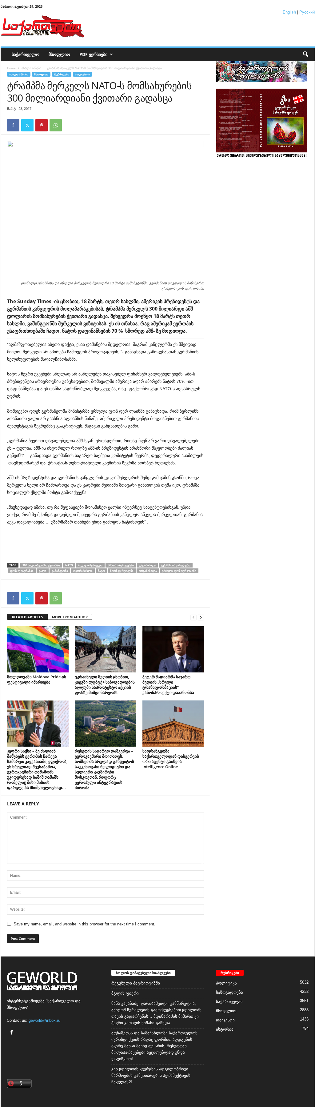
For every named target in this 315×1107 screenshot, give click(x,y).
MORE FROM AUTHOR (70, 617)
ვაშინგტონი (60, 571)
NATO (69, 565)
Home (11, 68)
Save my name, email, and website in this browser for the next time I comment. (84, 924)
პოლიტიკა (82, 74)
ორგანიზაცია (148, 571)
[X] (27, 125)
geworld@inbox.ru (44, 1020)
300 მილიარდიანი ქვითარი (41, 565)
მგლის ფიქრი (125, 993)
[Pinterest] (41, 125)
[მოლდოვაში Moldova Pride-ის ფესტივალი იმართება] (38, 649)
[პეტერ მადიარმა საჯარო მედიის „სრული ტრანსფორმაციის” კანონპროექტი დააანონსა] (173, 649)
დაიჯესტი (225, 1020)
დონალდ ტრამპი (22, 571)
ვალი (42, 571)
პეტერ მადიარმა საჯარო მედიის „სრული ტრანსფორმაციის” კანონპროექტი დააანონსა (168, 684)
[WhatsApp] (56, 125)
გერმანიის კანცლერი (175, 565)
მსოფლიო (59, 54)
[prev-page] (193, 617)
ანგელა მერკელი (90, 565)
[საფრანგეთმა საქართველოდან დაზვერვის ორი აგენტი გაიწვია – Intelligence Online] (173, 723)
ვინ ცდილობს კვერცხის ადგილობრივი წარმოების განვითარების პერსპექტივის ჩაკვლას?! (150, 1075)
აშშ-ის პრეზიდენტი (121, 565)
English (289, 12)
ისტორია (224, 1029)
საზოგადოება (229, 992)
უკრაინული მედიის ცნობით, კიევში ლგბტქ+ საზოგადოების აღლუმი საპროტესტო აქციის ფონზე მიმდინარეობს (105, 684)
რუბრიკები (61, 74)
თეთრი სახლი (83, 571)
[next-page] (201, 617)
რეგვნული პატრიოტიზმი (135, 983)
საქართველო (25, 54)
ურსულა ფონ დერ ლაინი (179, 571)
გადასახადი (147, 565)
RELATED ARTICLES (27, 617)
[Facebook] (13, 125)
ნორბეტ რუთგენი (122, 571)
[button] (305, 54)
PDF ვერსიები (93, 54)
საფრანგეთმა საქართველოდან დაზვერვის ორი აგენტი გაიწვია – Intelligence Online (170, 758)
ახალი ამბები (31, 68)
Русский (307, 12)
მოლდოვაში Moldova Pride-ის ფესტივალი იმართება (36, 679)
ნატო (101, 571)
